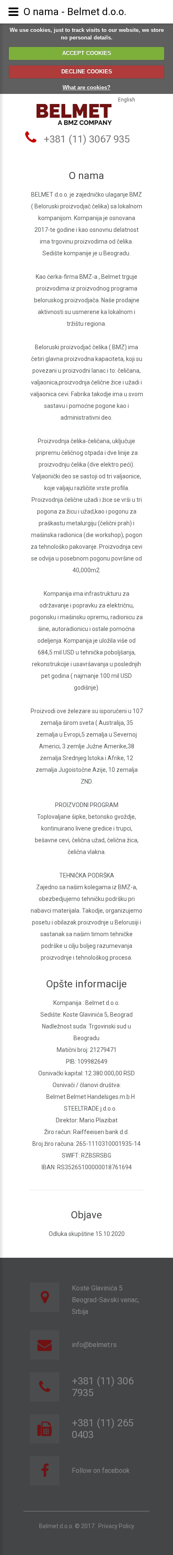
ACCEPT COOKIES (86, 53)
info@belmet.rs (94, 1345)
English (126, 100)
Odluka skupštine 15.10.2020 (87, 1234)
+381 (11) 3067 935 (87, 139)
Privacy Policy (116, 1526)
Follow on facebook (101, 1471)
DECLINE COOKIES (86, 71)
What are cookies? (86, 87)
